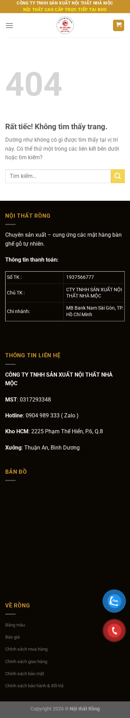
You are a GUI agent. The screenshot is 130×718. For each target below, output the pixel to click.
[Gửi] (118, 176)
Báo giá (12, 637)
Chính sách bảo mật (24, 673)
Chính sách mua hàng (26, 649)
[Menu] (9, 25)
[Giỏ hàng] (118, 25)
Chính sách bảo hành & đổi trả (34, 685)
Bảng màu (15, 624)
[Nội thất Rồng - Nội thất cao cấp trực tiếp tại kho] (65, 25)
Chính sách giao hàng (26, 661)
